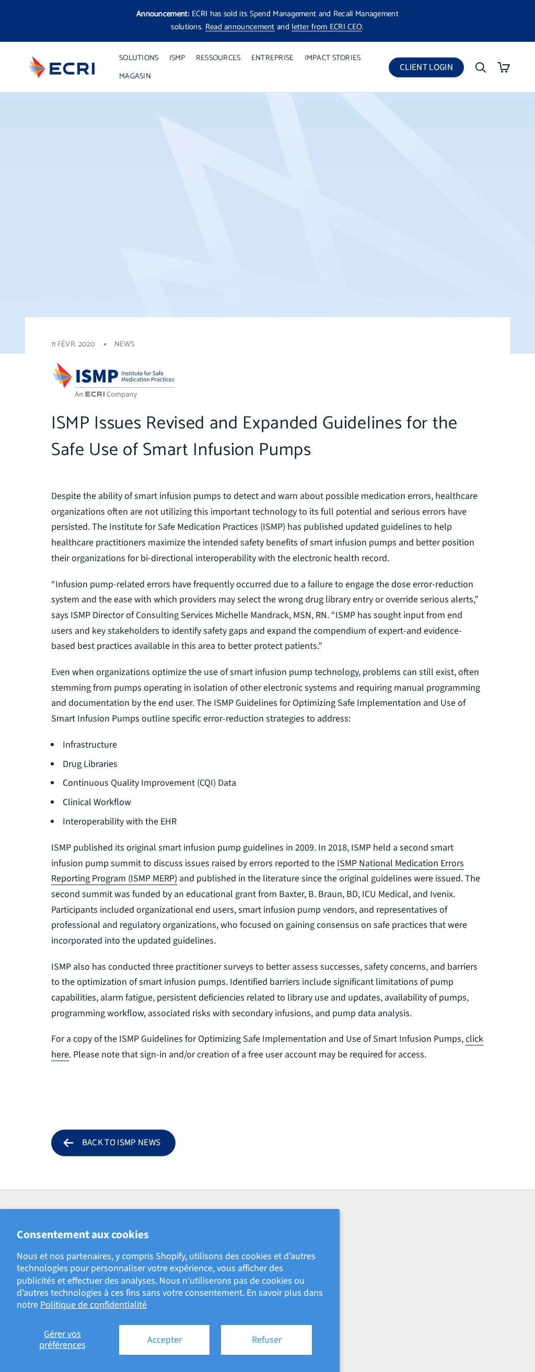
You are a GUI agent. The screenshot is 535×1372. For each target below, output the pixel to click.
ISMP (177, 58)
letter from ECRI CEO (327, 26)
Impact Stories (333, 58)
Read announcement (240, 26)
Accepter (164, 1339)
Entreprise (272, 58)
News (124, 344)
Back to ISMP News (121, 1142)
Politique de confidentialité (93, 1304)
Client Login (432, 69)
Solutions (139, 58)
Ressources (218, 58)
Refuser (267, 1339)
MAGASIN (135, 76)
